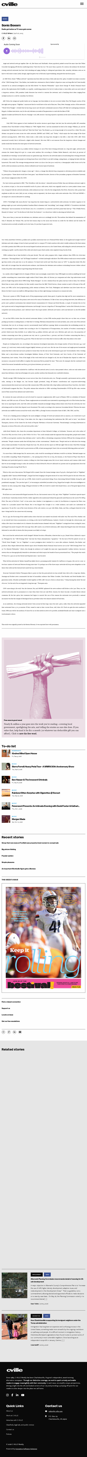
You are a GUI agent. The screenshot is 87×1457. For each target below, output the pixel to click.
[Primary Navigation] (82, 4)
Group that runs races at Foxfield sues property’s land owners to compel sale (30, 843)
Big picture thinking (9, 849)
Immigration (36, 1316)
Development (36, 1274)
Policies (9, 1434)
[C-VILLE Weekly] (10, 4)
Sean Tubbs (35, 1303)
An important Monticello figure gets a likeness (19, 869)
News (5, 19)
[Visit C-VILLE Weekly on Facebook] (12, 1395)
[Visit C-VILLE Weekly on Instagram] (7, 1395)
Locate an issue (7, 1015)
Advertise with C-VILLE (14, 1420)
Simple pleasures (8, 862)
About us (9, 1411)
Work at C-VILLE (12, 1415)
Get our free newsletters (11, 1021)
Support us (6, 1008)
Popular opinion (7, 856)
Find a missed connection (11, 1002)
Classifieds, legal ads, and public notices (20, 1425)
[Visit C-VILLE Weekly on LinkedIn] (17, 1395)
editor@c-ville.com (56, 1411)
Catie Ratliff (35, 1345)
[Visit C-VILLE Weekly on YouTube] (22, 1395)
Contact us (10, 1429)
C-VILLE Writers (7, 33)
